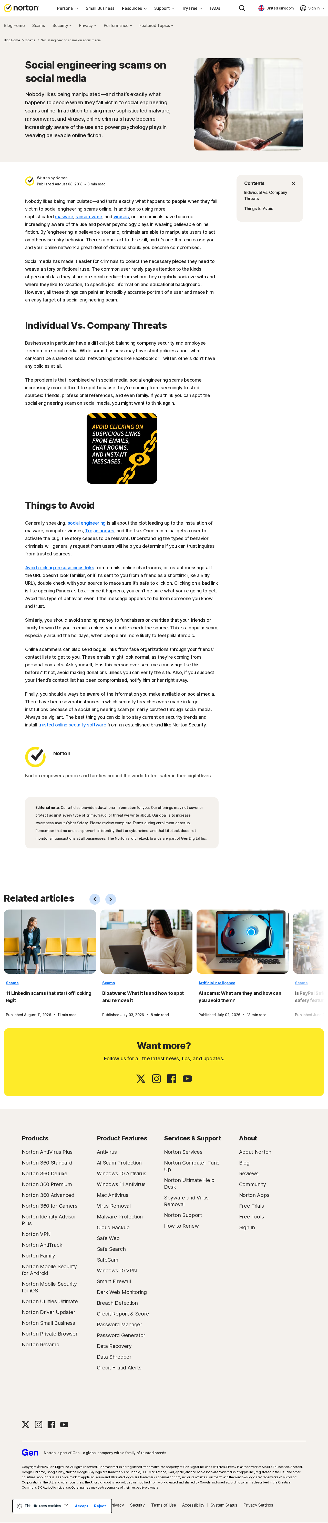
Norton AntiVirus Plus (47, 1152)
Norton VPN (36, 1234)
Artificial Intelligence (217, 983)
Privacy (86, 25)
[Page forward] (110, 899)
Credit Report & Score (123, 1314)
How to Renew (181, 1226)
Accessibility (193, 1505)
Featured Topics (155, 25)
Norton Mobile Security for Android (49, 1269)
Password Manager (119, 1324)
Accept (81, 1506)
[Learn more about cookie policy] (66, 1506)
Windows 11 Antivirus (121, 1184)
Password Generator (121, 1335)
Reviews (249, 1173)
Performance (116, 25)
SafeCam (107, 1260)
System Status (224, 1505)
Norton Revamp (40, 1344)
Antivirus (107, 1152)
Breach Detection (117, 1303)
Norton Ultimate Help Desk (189, 1183)
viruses (121, 216)
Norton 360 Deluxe (44, 1173)
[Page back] (94, 899)
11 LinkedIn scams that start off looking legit (48, 996)
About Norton (255, 1152)
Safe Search (111, 1249)
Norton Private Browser (49, 1334)
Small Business (100, 8)
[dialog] (62, 1506)
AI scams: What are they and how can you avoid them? (240, 996)
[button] (269, 183)
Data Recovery (114, 1346)
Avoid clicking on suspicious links (59, 567)
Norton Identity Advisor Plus (49, 1220)
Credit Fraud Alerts (119, 1368)
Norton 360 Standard (47, 1163)
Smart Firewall (114, 1281)
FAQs (215, 8)
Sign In (247, 1227)
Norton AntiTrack (42, 1245)
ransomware (89, 216)
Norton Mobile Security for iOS (49, 1287)
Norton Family (38, 1256)
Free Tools (251, 1217)
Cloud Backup (113, 1227)
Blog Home (14, 25)
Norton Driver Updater (48, 1312)
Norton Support (183, 1215)
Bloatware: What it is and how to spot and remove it (143, 996)
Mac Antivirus (112, 1195)
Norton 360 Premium (47, 1184)
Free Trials (251, 1206)
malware (64, 216)
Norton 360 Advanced (48, 1195)
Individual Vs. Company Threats (265, 195)
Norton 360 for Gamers (49, 1206)
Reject (100, 1506)
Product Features (122, 1138)
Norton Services (183, 1152)
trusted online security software (72, 724)
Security (61, 25)
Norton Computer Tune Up (192, 1166)
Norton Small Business (48, 1323)
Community (252, 1184)
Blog (244, 1163)
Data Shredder (114, 1357)
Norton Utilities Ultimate (50, 1301)
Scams (38, 25)
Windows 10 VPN (117, 1270)
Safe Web (108, 1238)
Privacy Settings (258, 1505)
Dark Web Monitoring (122, 1292)
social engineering (87, 523)
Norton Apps (254, 1195)
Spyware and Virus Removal (186, 1201)
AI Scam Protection (119, 1163)
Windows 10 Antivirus (121, 1173)
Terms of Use (163, 1505)
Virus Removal (114, 1206)
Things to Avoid (259, 208)
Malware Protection (120, 1217)
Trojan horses (99, 530)
